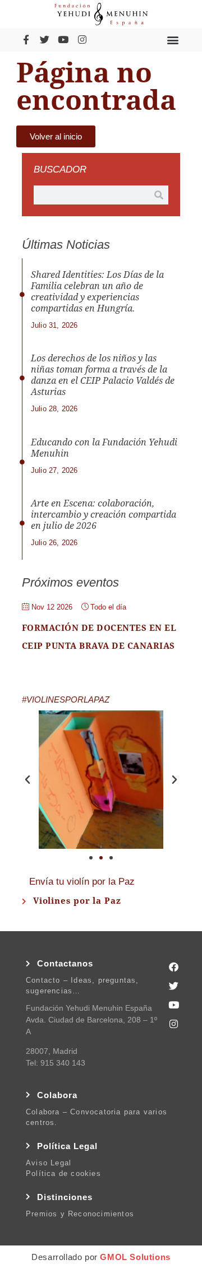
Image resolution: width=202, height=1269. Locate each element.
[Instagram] (82, 39)
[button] (172, 39)
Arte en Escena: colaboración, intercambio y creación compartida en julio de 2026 (103, 514)
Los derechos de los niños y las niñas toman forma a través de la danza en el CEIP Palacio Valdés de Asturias (103, 375)
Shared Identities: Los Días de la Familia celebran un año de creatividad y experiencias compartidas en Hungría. (97, 291)
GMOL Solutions (135, 1257)
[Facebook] (173, 966)
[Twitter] (44, 39)
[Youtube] (63, 39)
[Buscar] (158, 194)
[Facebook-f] (25, 39)
